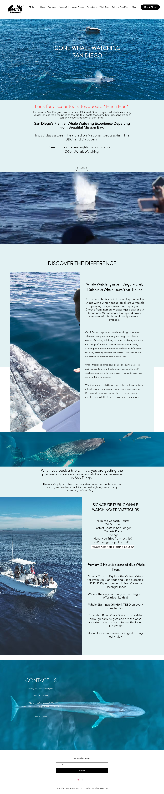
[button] (33, 7)
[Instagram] (78, 780)
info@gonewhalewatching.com (41, 688)
